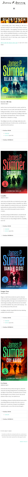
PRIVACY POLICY (23, 441)
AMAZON (7, 133)
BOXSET (7, 135)
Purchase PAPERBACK (8, 140)
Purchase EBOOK (7, 130)
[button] (14, 8)
